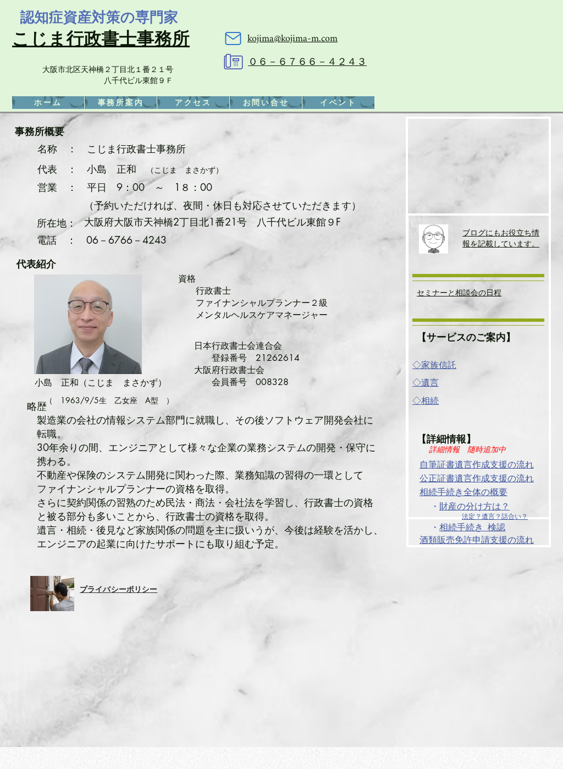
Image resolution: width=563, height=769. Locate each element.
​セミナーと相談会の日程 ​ (459, 292)
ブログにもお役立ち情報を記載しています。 (500, 238)
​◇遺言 (425, 382)
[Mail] (233, 39)
